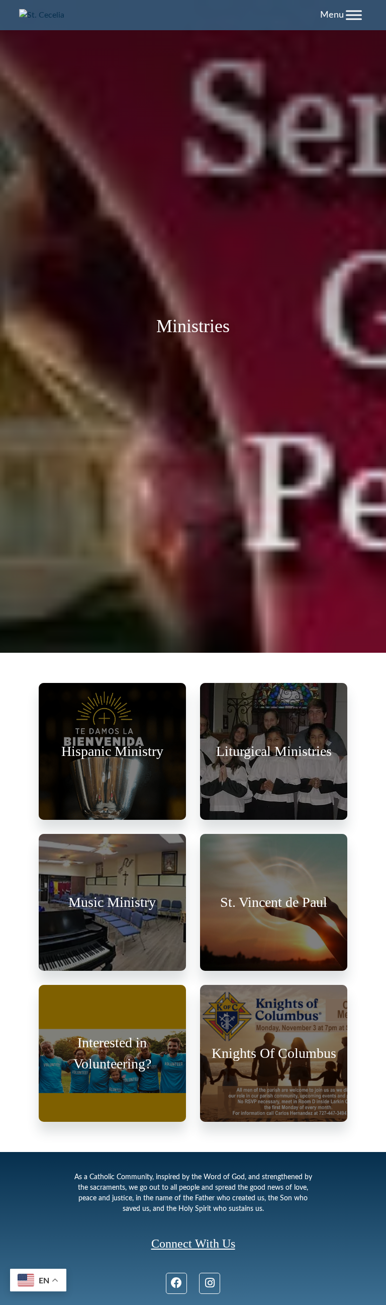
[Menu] (354, 15)
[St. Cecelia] (41, 15)
